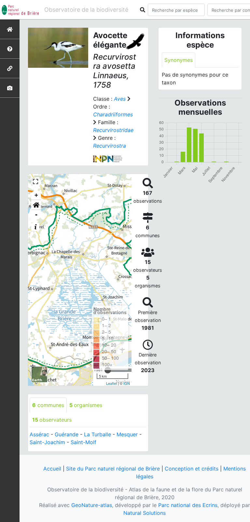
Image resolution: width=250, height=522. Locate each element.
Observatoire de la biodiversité (86, 9)
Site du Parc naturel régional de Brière (113, 468)
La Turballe (97, 434)
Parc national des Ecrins (187, 505)
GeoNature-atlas (91, 505)
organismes (85, 405)
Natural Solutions (144, 513)
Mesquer (127, 434)
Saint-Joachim (47, 442)
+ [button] (36, 195)
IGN (126, 383)
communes (48, 405)
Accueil (52, 468)
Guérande (66, 434)
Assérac (39, 434)
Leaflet (111, 383)
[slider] (107, 370)
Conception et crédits (191, 468)
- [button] (36, 214)
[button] (36, 205)
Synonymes (178, 60)
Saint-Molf (83, 442)
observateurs (52, 419)
